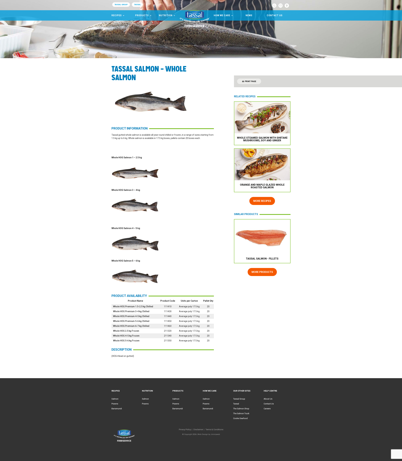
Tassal (236, 404)
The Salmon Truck (241, 413)
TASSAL (137, 5)
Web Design (203, 434)
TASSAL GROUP (121, 5)
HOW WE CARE (222, 15)
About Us (268, 399)
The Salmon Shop (241, 408)
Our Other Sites (241, 391)
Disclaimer (198, 429)
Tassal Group (239, 399)
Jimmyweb (215, 434)
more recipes (262, 200)
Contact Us (274, 15)
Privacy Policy (185, 429)
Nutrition (165, 15)
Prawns (114, 404)
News (249, 15)
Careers (267, 408)
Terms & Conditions (214, 429)
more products (262, 272)
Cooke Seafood (240, 418)
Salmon (114, 399)
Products (142, 15)
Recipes (116, 15)
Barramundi (116, 408)
